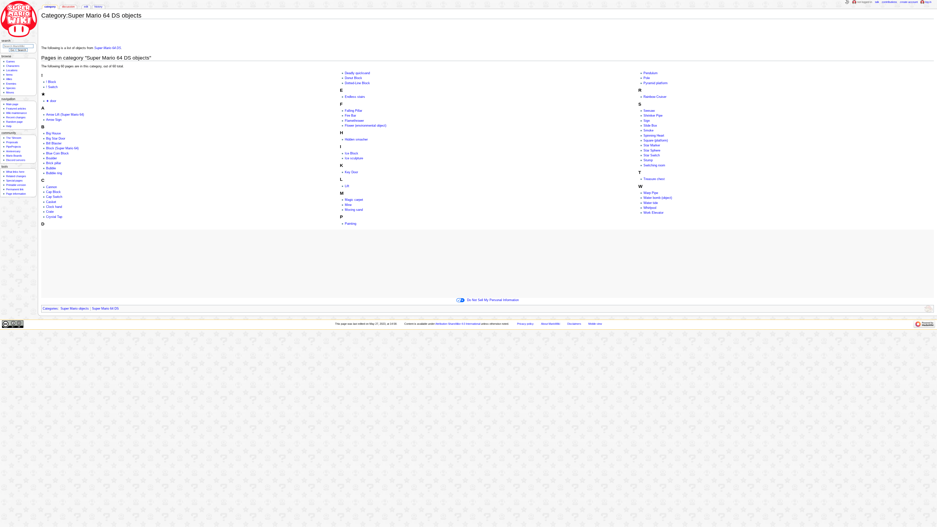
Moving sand (354, 210)
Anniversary (13, 151)
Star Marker (651, 145)
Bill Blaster (53, 143)
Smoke (648, 130)
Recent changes (16, 117)
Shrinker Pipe (652, 115)
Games (10, 61)
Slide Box (650, 125)
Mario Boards (14, 155)
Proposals (12, 142)
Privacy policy (525, 323)
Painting (350, 223)
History (98, 6)
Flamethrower (354, 120)
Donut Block (353, 78)
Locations (12, 70)
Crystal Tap (54, 217)
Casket (51, 202)
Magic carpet (354, 200)
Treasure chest (654, 179)
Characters (13, 65)
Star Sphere (651, 150)
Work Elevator (653, 212)
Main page (12, 104)
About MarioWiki (550, 323)
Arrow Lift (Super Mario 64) (65, 114)
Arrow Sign (53, 120)
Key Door (351, 172)
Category (50, 6)
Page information (16, 193)
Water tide (650, 203)
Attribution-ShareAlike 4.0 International (457, 323)
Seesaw (649, 110)
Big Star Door (55, 138)
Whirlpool (649, 208)
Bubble (51, 168)
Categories (50, 308)
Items (9, 74)
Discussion (68, 6)
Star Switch (651, 155)
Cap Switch (54, 197)
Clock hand (54, 207)
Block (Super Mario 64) (62, 148)
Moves (10, 92)
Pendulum (650, 73)
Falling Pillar (353, 110)
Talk (877, 1)
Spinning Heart (653, 135)
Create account (909, 1)
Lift (347, 186)
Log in (928, 1)
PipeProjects (13, 146)
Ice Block (351, 153)
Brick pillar (53, 163)
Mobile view (595, 323)
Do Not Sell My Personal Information (493, 300)
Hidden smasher (356, 139)
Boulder (51, 158)
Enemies (11, 83)
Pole (646, 78)
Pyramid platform (655, 83)
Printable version (16, 184)
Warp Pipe (650, 193)
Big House (53, 133)
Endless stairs (355, 97)
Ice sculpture (354, 158)
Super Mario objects (75, 308)
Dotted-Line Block (357, 83)
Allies (9, 79)
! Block (51, 82)
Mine (348, 205)
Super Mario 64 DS (107, 48)
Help (8, 126)
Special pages (14, 180)
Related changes (16, 176)
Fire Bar (350, 115)
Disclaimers (574, 323)
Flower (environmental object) (365, 125)
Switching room (654, 165)
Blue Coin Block (57, 153)
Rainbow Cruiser (654, 97)
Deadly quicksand (357, 73)
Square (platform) (655, 140)
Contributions (889, 1)
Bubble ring (54, 173)
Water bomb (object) (657, 198)
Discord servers (15, 160)
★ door (51, 101)
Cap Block (53, 192)
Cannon (51, 187)
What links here (15, 171)
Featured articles (16, 108)
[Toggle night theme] (847, 2)
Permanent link (15, 189)
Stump (648, 160)
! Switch (52, 87)
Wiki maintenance (16, 112)
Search (5, 40)
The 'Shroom (13, 137)
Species (11, 88)
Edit (86, 6)
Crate (50, 211)
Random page (14, 121)
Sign (646, 120)
